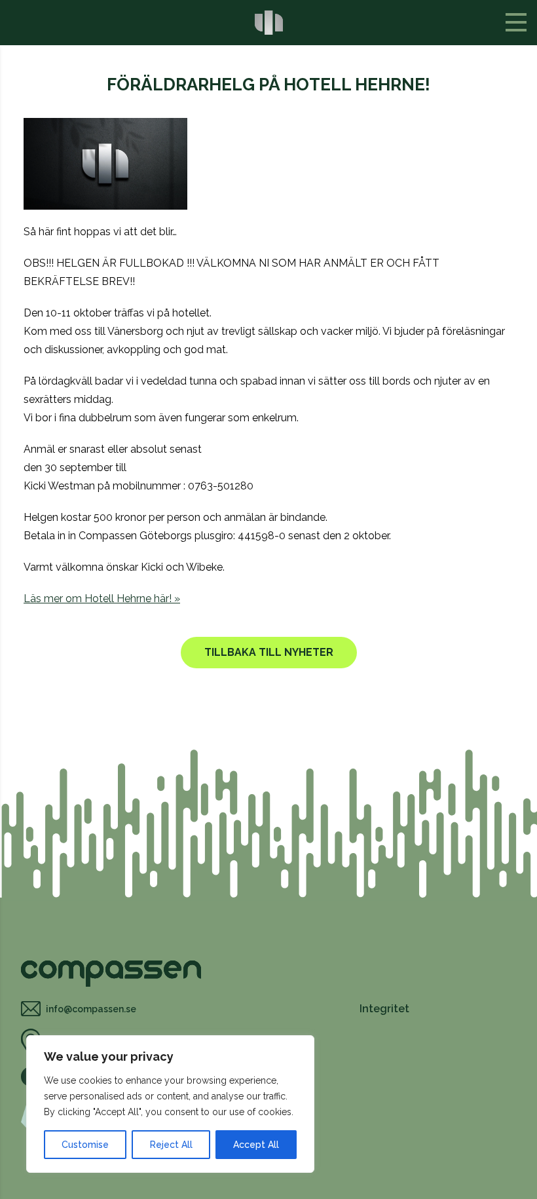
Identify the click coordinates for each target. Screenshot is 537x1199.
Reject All (171, 1144)
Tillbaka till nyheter (268, 652)
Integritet (384, 1008)
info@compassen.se (91, 1009)
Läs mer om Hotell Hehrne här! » (102, 598)
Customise (85, 1144)
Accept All (256, 1144)
